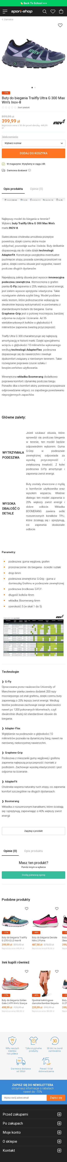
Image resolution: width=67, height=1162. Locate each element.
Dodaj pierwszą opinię (33, 875)
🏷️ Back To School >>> (33, 3)
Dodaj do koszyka (33, 153)
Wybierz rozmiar (13, 143)
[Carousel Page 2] (35, 87)
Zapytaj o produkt (33, 831)
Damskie (8, 19)
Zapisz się (56, 1097)
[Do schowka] (26, 908)
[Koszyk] (61, 11)
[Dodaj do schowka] (60, 25)
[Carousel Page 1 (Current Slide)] (32, 87)
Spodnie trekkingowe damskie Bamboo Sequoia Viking (45, 1003)
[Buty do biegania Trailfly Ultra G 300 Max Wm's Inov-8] (33, 53)
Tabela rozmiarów (10, 137)
